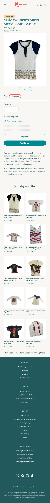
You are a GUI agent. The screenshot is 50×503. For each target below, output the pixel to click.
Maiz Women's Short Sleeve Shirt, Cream (13, 216)
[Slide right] (30, 89)
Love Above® (25, 402)
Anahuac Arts (9, 16)
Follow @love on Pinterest (25, 454)
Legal (25, 437)
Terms (35, 487)
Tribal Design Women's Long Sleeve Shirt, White (13, 248)
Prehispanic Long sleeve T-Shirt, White (34, 342)
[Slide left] (20, 89)
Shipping (6, 31)
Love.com (22, 487)
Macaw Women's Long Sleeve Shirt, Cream (35, 311)
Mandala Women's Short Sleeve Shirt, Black (14, 342)
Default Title (15, 96)
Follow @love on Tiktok (25, 458)
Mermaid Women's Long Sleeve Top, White (14, 311)
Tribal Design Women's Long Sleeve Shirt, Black (13, 279)
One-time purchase (14, 121)
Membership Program (25, 367)
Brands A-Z (25, 370)
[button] (5, 4)
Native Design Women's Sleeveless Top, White (33, 248)
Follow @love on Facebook (25, 462)
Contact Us (25, 415)
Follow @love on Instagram (25, 451)
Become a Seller (25, 378)
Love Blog (25, 374)
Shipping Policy (25, 423)
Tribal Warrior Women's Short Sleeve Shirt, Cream (35, 279)
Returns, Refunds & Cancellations (25, 419)
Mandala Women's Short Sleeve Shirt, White (36, 216)
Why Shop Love (25, 391)
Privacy (29, 487)
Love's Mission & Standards (25, 398)
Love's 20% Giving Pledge (25, 395)
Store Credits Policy (25, 426)
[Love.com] (21, 4)
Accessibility (25, 434)
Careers (25, 430)
